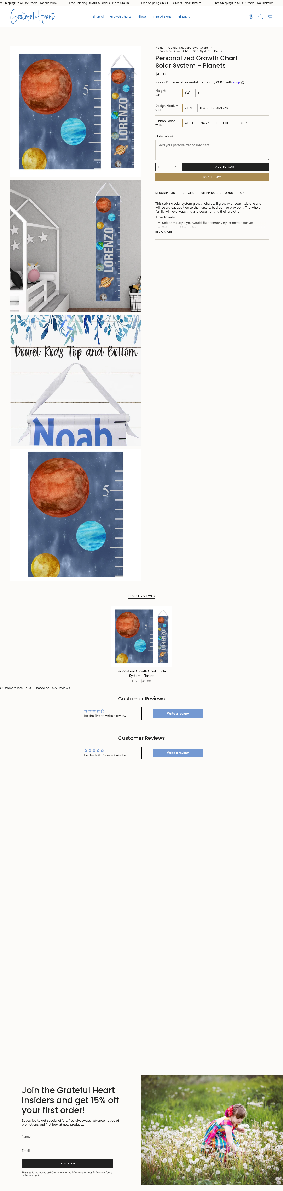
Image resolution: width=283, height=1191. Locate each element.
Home (159, 47)
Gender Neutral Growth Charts (188, 47)
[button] (120, 16)
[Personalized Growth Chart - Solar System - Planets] (141, 636)
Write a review (178, 713)
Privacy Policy (92, 1172)
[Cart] (270, 16)
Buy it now (212, 177)
